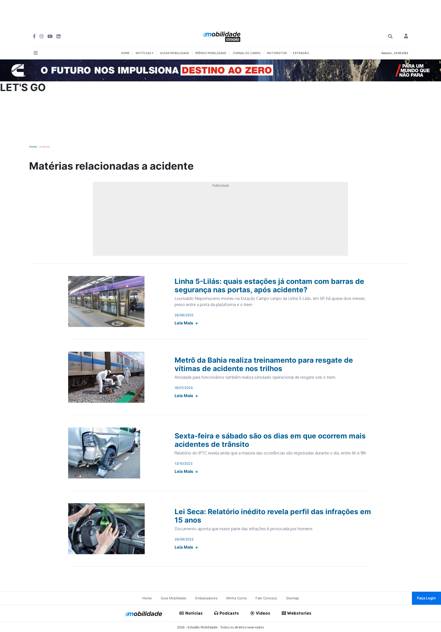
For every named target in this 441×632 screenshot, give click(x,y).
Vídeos (262, 613)
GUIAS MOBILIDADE (174, 53)
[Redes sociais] (34, 36)
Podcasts (228, 613)
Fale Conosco (266, 598)
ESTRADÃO (301, 53)
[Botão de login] (406, 36)
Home (32, 146)
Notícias (193, 613)
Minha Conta (236, 598)
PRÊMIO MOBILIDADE (210, 53)
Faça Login (426, 598)
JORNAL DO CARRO (246, 53)
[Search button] (390, 36)
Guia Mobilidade (173, 598)
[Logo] (222, 36)
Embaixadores (206, 598)
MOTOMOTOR (277, 53)
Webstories (298, 613)
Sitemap (292, 598)
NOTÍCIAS (144, 53)
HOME (125, 53)
